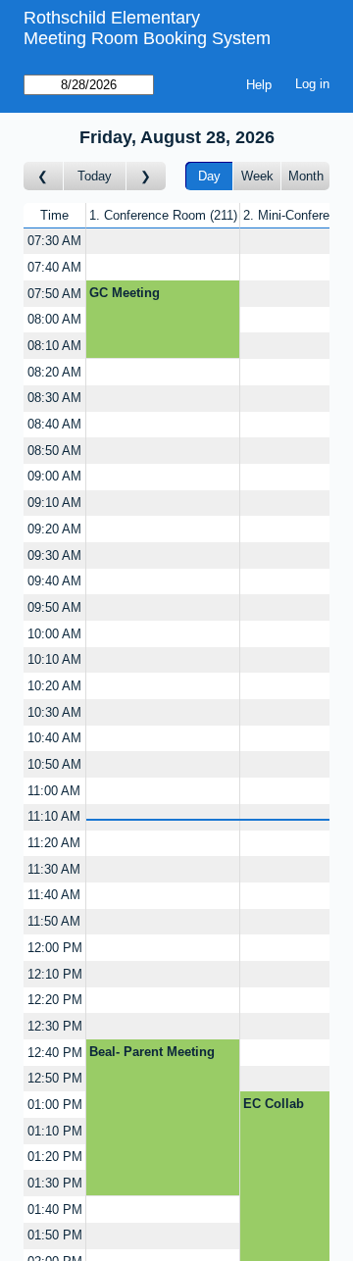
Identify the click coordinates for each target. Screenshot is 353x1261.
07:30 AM (54, 240)
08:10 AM (54, 345)
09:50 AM (54, 607)
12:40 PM (54, 1052)
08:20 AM (54, 372)
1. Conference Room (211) (163, 215)
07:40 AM (54, 267)
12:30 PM (54, 1026)
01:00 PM (54, 1104)
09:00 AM (54, 476)
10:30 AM (54, 712)
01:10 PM (54, 1131)
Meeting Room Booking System (147, 38)
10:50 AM (54, 764)
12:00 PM (54, 947)
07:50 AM (54, 293)
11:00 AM (53, 790)
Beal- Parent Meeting (152, 1051)
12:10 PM (54, 974)
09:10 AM (54, 502)
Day (209, 176)
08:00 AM (54, 319)
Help (259, 84)
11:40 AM (53, 894)
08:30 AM (54, 397)
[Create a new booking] (162, 241)
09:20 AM (54, 529)
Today (94, 176)
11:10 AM (53, 816)
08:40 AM (54, 424)
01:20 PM (54, 1156)
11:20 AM (53, 842)
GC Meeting (124, 292)
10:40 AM (54, 738)
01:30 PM (54, 1183)
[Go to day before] (44, 176)
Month (306, 176)
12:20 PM (54, 999)
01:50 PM (54, 1235)
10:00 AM (54, 634)
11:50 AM (53, 921)
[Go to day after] (146, 176)
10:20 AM (54, 686)
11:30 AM (53, 869)
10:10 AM (54, 659)
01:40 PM (54, 1209)
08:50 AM (54, 450)
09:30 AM (54, 555)
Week (257, 176)
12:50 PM (54, 1078)
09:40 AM (54, 581)
